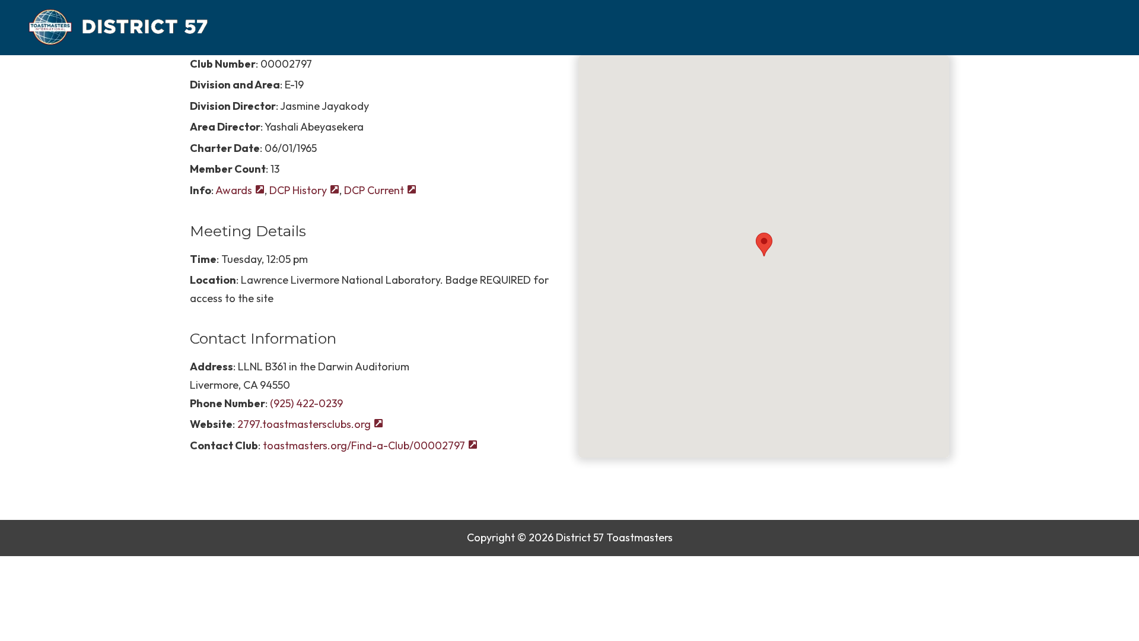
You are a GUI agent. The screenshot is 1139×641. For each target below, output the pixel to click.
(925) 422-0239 (306, 403)
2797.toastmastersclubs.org (304, 424)
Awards (233, 190)
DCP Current (374, 190)
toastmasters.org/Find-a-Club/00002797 (364, 445)
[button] (763, 244)
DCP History (298, 190)
